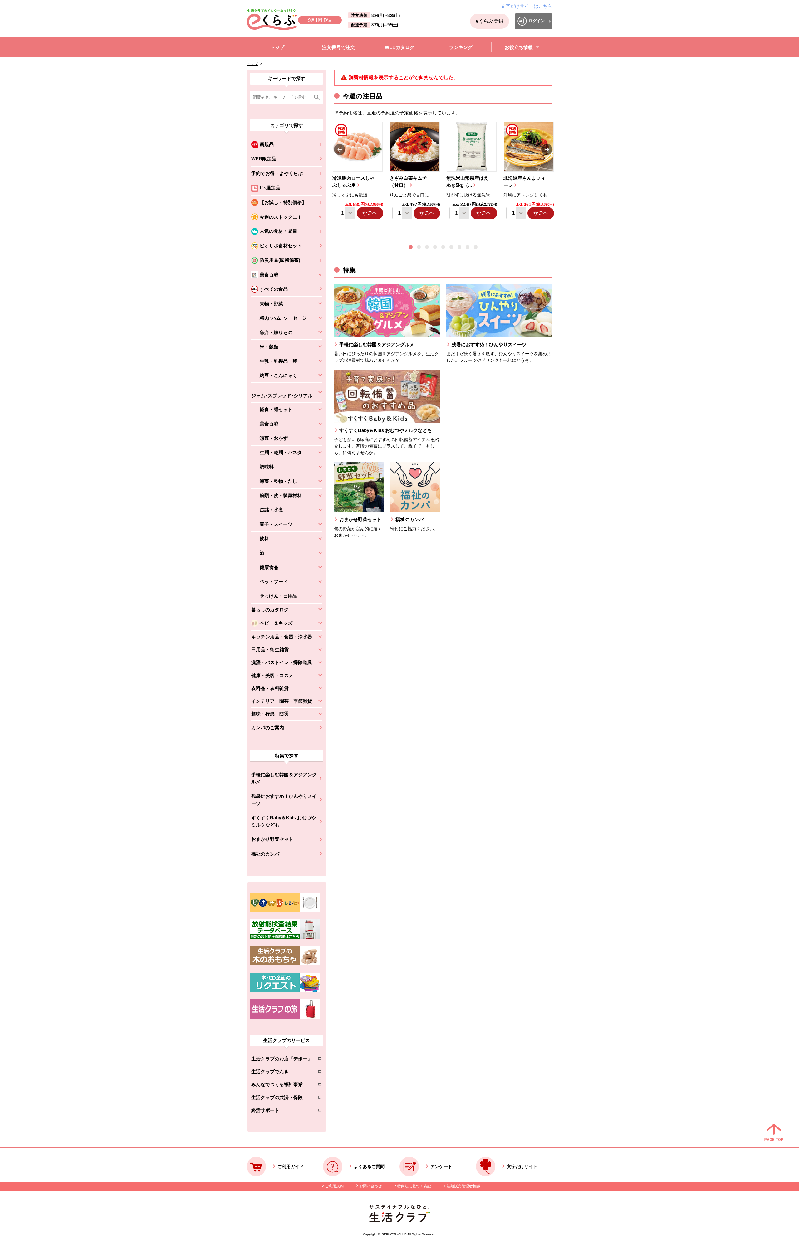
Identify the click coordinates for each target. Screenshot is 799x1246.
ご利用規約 (334, 1186)
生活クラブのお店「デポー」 (281, 1060)
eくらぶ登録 (489, 21)
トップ (252, 64)
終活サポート (281, 1111)
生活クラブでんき (281, 1073)
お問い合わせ (370, 1186)
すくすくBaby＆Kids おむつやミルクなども (283, 821)
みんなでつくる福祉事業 (281, 1085)
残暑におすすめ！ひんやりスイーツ (284, 799)
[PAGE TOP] (773, 1133)
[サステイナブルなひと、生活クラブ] (399, 1220)
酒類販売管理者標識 (463, 1186)
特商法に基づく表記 (414, 1186)
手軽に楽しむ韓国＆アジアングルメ (284, 778)
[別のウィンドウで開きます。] (285, 937)
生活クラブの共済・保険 (281, 1099)
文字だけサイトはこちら (526, 6)
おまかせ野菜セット (272, 839)
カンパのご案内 (267, 727)
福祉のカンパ (265, 853)
